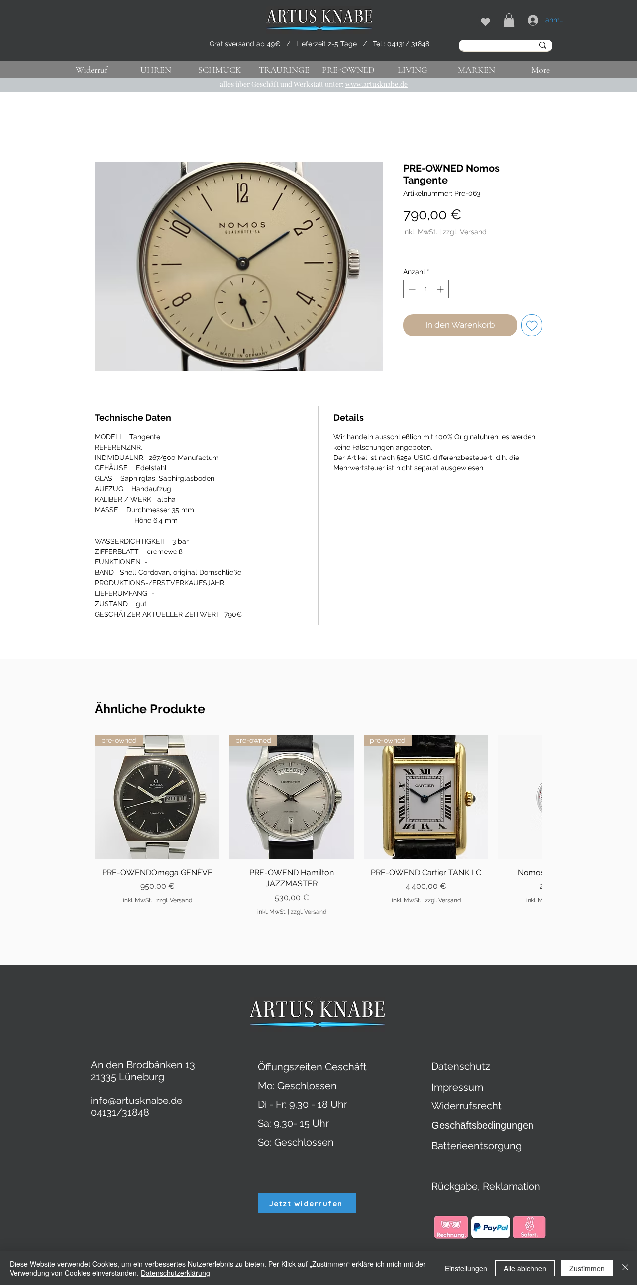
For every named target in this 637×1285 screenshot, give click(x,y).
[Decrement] (411, 289)
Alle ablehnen (525, 1268)
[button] (509, 20)
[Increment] (441, 289)
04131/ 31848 (408, 44)
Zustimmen (587, 1268)
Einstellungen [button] (466, 1268)
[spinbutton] (426, 289)
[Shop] (485, 22)
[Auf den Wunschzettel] (532, 325)
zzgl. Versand (465, 232)
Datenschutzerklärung (175, 1273)
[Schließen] (625, 1268)
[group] (318, 825)
